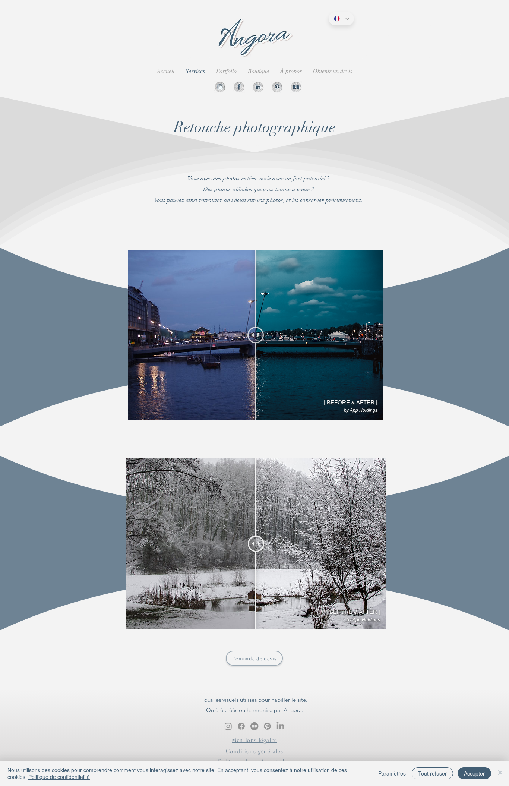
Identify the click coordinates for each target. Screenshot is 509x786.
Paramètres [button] (392, 773)
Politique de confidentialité (59, 776)
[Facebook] (239, 87)
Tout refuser (432, 773)
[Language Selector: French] (341, 18)
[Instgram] (220, 87)
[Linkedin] (258, 87)
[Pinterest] (277, 87)
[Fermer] (500, 773)
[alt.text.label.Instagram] (228, 726)
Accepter (474, 773)
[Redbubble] (296, 87)
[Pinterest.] (267, 726)
